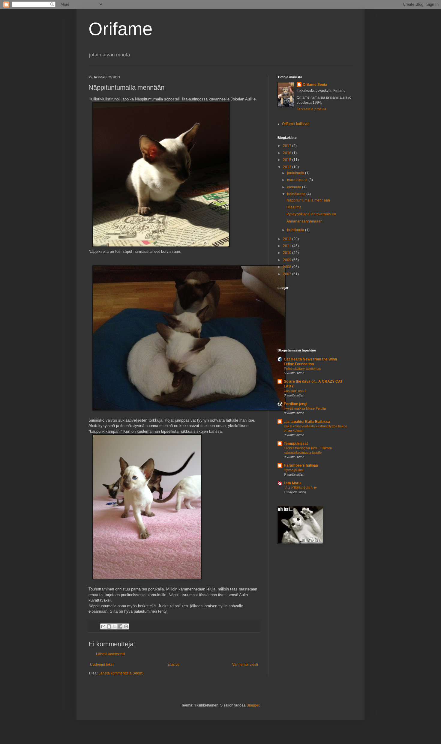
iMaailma (294, 207)
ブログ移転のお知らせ (300, 487)
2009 (287, 260)
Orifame (120, 29)
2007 (287, 274)
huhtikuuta (296, 230)
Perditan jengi (295, 404)
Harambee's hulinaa (301, 465)
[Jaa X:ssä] (115, 626)
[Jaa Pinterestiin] (126, 626)
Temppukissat (296, 443)
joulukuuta (296, 173)
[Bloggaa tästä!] (109, 626)
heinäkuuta (296, 194)
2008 (287, 267)
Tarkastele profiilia (311, 109)
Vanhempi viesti (245, 664)
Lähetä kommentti (110, 654)
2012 (287, 239)
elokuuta (294, 187)
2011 (287, 246)
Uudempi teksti (102, 664)
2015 (287, 160)
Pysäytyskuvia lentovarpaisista (311, 214)
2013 (287, 167)
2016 (287, 153)
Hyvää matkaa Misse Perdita (305, 408)
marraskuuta (297, 180)
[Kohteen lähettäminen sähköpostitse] (103, 626)
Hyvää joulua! (294, 470)
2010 (287, 253)
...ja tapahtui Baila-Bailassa (307, 422)
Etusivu (173, 664)
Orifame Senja (315, 84)
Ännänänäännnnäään (304, 221)
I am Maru (292, 483)
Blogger (253, 705)
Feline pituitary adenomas (302, 368)
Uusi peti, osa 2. (295, 391)
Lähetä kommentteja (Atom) (120, 673)
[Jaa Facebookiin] (120, 626)
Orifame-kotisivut (295, 124)
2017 (287, 146)
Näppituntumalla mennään (308, 200)
